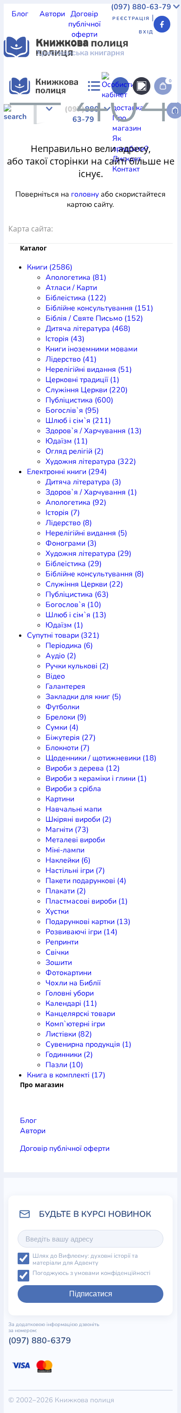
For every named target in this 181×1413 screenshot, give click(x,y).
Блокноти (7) (67, 748)
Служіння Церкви (34, 151)
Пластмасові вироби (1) (86, 901)
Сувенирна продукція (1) (88, 1044)
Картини (59, 799)
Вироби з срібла (73, 789)
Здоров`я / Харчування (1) (91, 492)
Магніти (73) (67, 830)
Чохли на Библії (73, 983)
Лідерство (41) (71, 359)
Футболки (62, 707)
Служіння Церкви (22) (84, 584)
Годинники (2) (69, 1055)
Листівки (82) (68, 1034)
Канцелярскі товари (80, 1014)
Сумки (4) (61, 727)
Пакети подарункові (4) (85, 881)
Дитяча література (36, 192)
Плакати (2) (65, 891)
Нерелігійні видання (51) (88, 369)
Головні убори (69, 993)
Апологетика (26, 111)
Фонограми (55, 213)
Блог (20, 14)
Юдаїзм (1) (64, 625)
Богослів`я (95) (72, 410)
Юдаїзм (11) (66, 441)
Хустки (57, 911)
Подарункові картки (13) (87, 922)
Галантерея (65, 686)
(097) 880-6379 (39, 1340)
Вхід (146, 32)
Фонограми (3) (71, 543)
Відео (55, 676)
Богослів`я (135, 151)
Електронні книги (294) (67, 472)
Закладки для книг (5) (83, 697)
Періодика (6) (69, 645)
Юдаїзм (146, 162)
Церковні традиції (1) (82, 380)
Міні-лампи (64, 850)
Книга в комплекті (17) (66, 1075)
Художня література (87, 172)
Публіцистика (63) (77, 594)
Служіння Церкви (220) (86, 390)
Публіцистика (91, 151)
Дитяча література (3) (83, 482)
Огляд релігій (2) (74, 451)
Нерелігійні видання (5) (86, 533)
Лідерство (21, 141)
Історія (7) (62, 513)
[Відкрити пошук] (141, 86)
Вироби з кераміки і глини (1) (96, 778)
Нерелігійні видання (76, 141)
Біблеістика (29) (73, 564)
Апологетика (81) (75, 277)
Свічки (57, 952)
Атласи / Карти (76, 111)
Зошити (58, 962)
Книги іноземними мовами (114, 131)
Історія (54, 131)
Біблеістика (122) (75, 298)
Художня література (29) (88, 553)
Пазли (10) (64, 1065)
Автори (52, 14)
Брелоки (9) (65, 717)
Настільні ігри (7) (75, 870)
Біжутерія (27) (70, 738)
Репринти (61, 942)
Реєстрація (131, 18)
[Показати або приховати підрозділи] (73, 102)
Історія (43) (64, 339)
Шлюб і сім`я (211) (78, 421)
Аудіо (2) (60, 656)
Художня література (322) (90, 461)
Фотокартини (68, 973)
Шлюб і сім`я (26, 162)
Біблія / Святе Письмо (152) (94, 318)
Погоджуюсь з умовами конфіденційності (91, 1273)
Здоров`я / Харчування (91, 162)
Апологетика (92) (75, 502)
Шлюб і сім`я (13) (75, 615)
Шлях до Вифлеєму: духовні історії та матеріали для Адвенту (85, 1259)
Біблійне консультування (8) (94, 574)
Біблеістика (124, 111)
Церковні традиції (144, 141)
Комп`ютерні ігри (75, 1024)
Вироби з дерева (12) (82, 768)
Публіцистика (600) (79, 400)
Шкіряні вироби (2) (78, 819)
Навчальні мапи (73, 809)
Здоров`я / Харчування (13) (93, 431)
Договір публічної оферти (84, 24)
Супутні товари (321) (63, 635)
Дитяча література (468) (87, 329)
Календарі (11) (71, 1003)
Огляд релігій (27, 172)
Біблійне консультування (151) (99, 308)
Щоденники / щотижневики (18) (100, 758)
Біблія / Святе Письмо (99, 121)
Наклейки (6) (67, 860)
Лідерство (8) (68, 523)
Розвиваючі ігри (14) (81, 932)
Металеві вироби (75, 840)
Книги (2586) (49, 267)
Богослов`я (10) (73, 605)
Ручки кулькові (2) (77, 666)
